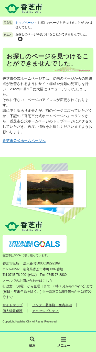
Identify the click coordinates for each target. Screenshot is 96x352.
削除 (20, 39)
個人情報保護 (13, 311)
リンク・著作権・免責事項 (52, 305)
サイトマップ (13, 305)
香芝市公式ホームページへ (24, 141)
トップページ (24, 22)
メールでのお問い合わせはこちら (27, 281)
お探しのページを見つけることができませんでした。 (52, 34)
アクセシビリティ (45, 311)
